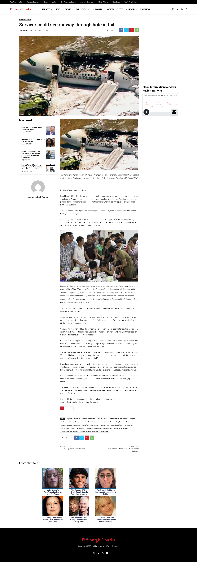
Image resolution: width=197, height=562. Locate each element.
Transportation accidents (121, 428)
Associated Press (26, 30)
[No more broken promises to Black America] (50, 142)
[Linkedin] (177, 9)
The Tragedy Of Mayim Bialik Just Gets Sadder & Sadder (105, 492)
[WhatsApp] (137, 30)
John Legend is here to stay (72, 449)
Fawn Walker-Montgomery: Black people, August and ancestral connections (32, 167)
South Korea (80, 428)
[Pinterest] (131, 30)
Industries (85, 425)
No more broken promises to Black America (33, 140)
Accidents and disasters (88, 418)
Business (132, 418)
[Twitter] (126, 30)
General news (99, 422)
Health (126, 422)
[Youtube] (181, 9)
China (71, 422)
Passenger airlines (116, 425)
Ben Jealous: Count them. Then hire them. (31, 128)
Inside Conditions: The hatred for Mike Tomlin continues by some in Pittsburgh (30, 154)
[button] (186, 9)
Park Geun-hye (105, 425)
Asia (105, 418)
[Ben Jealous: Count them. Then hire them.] (50, 130)
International (25, 19)
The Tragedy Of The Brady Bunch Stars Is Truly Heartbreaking (79, 492)
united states (104, 431)
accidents (76, 418)
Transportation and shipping (69, 431)
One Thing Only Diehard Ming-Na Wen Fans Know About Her (53, 519)
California (64, 422)
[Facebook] (168, 9)
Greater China (109, 422)
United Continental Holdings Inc (89, 431)
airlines (99, 418)
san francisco (65, 428)
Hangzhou (118, 422)
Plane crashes (128, 425)
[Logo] (98, 540)
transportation (107, 428)
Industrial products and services (70, 425)
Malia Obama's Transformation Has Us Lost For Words (53, 492)
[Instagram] (173, 9)
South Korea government (93, 428)
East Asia (90, 422)
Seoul (72, 428)
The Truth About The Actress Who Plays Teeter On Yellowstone (105, 519)
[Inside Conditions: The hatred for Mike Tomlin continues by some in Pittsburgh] (50, 154)
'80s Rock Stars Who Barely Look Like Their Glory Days (79, 519)
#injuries (69, 418)
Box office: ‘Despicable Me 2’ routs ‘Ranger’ (123, 450)
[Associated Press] (38, 187)
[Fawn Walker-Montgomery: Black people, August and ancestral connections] (50, 168)
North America (94, 425)
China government (80, 422)
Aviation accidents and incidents (118, 418)
